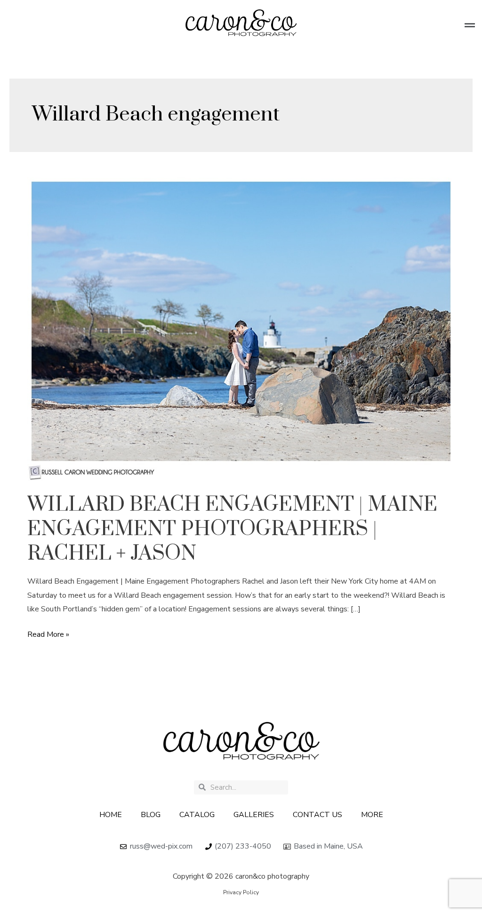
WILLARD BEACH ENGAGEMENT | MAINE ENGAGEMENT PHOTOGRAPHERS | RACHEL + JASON (232, 529)
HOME (110, 815)
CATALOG (197, 815)
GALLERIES (253, 815)
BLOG (151, 815)
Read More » (48, 634)
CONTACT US (317, 815)
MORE (372, 815)
